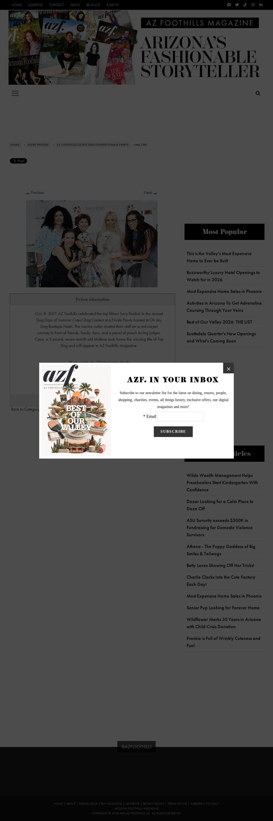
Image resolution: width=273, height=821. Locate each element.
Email (151, 416)
